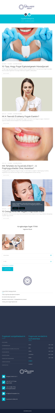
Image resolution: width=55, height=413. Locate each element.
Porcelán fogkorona (8, 358)
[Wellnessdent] (27, 7)
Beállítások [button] (15, 208)
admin (10, 63)
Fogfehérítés (5, 352)
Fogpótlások (5, 355)
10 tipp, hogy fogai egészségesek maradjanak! (25, 66)
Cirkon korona (6, 361)
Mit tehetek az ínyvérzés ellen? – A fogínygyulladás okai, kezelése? (19, 167)
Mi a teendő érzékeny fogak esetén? (20, 116)
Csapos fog (5, 365)
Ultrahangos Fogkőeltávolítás (10, 348)
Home (22, 20)
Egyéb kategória (18, 63)
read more (6, 73)
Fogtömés (4, 342)
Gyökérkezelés (6, 345)
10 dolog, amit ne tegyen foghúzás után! (23, 211)
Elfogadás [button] (22, 208)
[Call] (25, 14)
